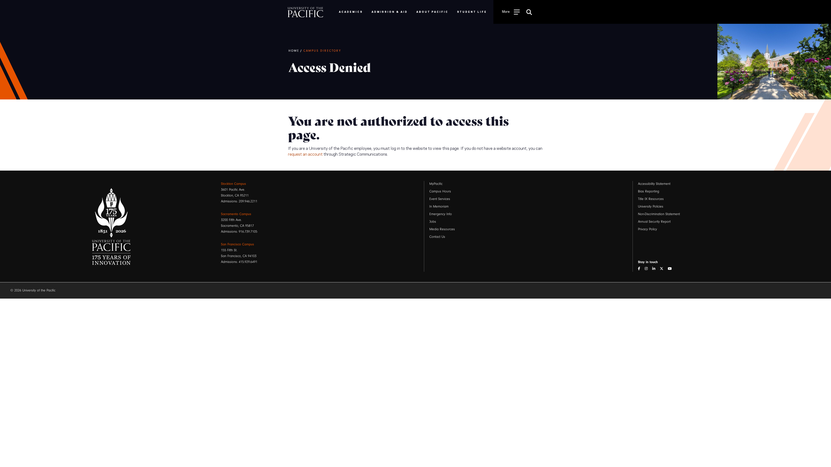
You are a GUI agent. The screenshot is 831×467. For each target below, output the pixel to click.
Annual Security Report (654, 222)
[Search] (529, 12)
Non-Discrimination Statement (659, 214)
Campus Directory (322, 51)
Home (294, 51)
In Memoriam (439, 206)
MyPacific (436, 184)
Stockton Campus (233, 184)
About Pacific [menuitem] (432, 11)
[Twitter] (663, 269)
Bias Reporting (648, 191)
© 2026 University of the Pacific (32, 290)
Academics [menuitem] (351, 11)
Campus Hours (440, 191)
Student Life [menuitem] (472, 11)
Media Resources (442, 229)
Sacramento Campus (236, 214)
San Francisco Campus (237, 244)
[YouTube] (671, 269)
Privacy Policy (647, 229)
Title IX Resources (651, 199)
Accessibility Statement (654, 184)
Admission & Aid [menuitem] (390, 11)
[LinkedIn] (655, 269)
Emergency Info (440, 214)
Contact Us (437, 237)
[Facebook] (641, 269)
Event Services (439, 199)
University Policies (650, 206)
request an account (305, 154)
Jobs (432, 222)
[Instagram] (648, 269)
